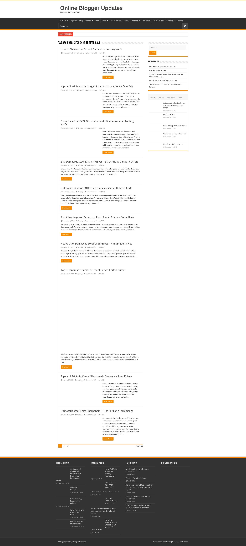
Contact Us (64, 26)
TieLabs (185, 542)
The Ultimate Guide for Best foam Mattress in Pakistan (138, 506)
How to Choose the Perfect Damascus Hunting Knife (91, 49)
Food (97, 21)
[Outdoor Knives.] (155, 118)
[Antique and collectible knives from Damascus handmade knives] (155, 107)
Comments (171, 98)
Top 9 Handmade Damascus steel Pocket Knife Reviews (93, 270)
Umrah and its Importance (173, 144)
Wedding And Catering (174, 21)
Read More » (108, 77)
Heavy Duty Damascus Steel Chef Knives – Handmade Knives (96, 243)
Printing (135, 21)
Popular (161, 98)
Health (104, 21)
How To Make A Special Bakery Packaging (111, 472)
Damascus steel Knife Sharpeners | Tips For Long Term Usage (97, 410)
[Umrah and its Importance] (155, 146)
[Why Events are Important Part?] (155, 137)
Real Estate (146, 21)
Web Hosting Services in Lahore (174, 126)
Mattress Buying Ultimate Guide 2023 (162, 66)
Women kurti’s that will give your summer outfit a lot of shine (103, 511)
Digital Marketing (76, 21)
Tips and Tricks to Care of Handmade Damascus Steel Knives (96, 376)
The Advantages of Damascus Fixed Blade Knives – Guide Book (97, 217)
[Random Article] (185, 26)
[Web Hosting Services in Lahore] (155, 128)
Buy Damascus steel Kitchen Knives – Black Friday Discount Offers (99, 161)
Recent (152, 98)
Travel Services (158, 21)
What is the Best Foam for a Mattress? (163, 81)
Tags (180, 98)
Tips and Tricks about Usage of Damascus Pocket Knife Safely (97, 86)
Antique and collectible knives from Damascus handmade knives (174, 105)
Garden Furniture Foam (157, 70)
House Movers (116, 21)
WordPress (167, 542)
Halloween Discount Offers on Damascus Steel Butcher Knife (96, 188)
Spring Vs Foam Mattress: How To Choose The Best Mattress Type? (139, 487)
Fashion (88, 21)
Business (63, 21)
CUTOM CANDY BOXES (111, 499)
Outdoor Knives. (169, 114)
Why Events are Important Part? (174, 134)
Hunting (127, 21)
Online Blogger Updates (91, 8)
